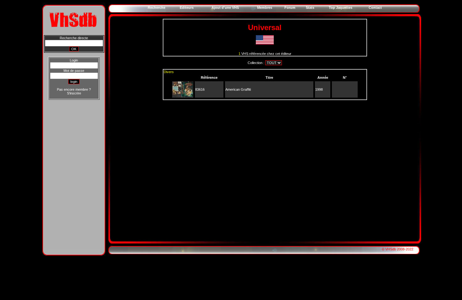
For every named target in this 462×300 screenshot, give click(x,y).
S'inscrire (74, 93)
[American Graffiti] (183, 96)
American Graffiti (238, 89)
